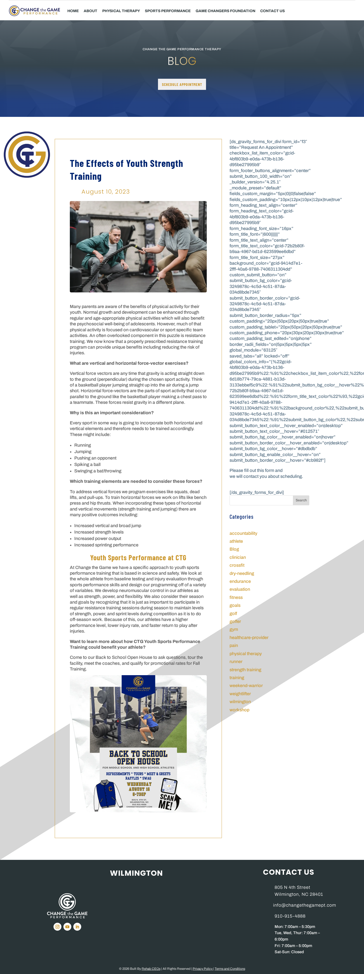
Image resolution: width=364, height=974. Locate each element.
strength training (245, 669)
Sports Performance (168, 11)
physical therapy (246, 653)
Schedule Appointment (182, 84)
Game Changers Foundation (225, 11)
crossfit (237, 565)
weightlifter (240, 693)
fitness (236, 597)
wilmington (240, 701)
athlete (236, 541)
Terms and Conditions (230, 969)
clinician (238, 557)
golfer (235, 621)
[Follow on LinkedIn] (77, 927)
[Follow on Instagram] (57, 927)
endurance (240, 581)
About (90, 11)
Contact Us (272, 11)
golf (233, 613)
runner (236, 661)
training (237, 677)
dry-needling (242, 573)
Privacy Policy (203, 969)
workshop (239, 709)
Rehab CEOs (151, 969)
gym (234, 629)
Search (301, 500)
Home (73, 11)
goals (235, 605)
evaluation (240, 589)
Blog (234, 549)
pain (234, 645)
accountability (243, 533)
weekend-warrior (246, 685)
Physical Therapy (121, 11)
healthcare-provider (249, 637)
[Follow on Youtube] (67, 927)
